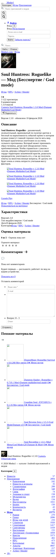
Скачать (42, 456)
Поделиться (10, 113)
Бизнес (16, 504)
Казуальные (18, 543)
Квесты (16, 535)
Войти (10, 40)
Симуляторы (19, 527)
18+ (8, 553)
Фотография (19, 489)
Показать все (8, 276)
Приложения (25, 5)
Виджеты (17, 509)
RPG (10, 92)
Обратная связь (8, 458)
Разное (16, 515)
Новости (11, 476)
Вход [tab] (9, 28)
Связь (15, 491)
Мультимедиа (19, 497)
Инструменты (19, 502)
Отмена (13, 49)
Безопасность (19, 507)
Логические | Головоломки (26, 533)
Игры (15, 5)
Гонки (16, 517)
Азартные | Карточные (24, 548)
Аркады (16, 545)
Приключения (19, 538)
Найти (4, 49)
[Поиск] (3, 17)
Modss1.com (7, 52)
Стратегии (18, 522)
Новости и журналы (22, 484)
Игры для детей (20, 520)
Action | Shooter (22, 92)
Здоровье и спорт (21, 494)
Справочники (19, 486)
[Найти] (3, 13)
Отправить (6, 327)
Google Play (6, 198)
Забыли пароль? (23, 39)
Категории (6, 5)
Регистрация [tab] (18, 28)
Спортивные (19, 525)
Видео (16, 499)
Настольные (19, 530)
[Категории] (2, 3)
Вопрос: (13, 318)
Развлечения (19, 481)
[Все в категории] (2, 340)
